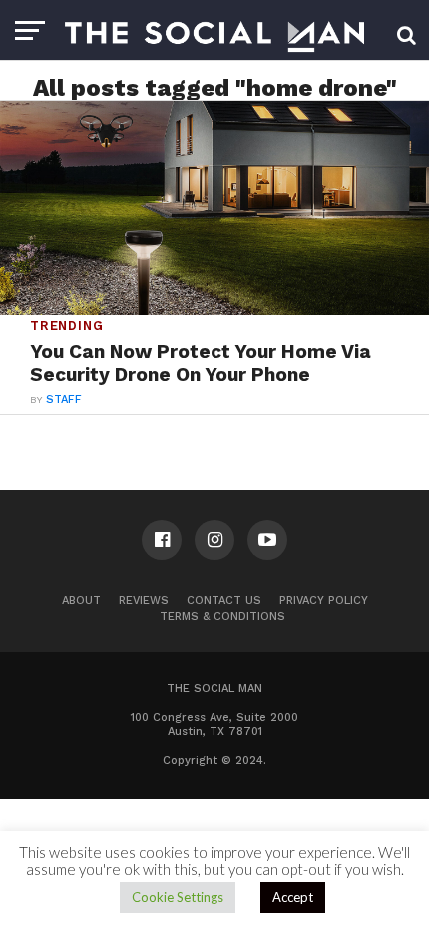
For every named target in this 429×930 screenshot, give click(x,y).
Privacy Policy (323, 600)
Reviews (144, 600)
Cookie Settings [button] (177, 897)
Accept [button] (292, 897)
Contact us (224, 600)
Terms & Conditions (222, 616)
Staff (64, 399)
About (81, 600)
